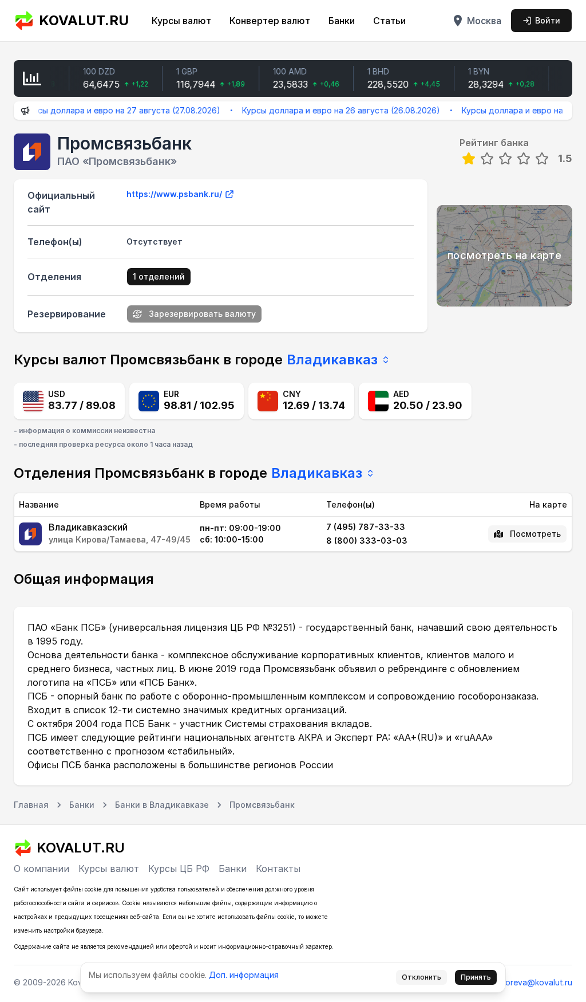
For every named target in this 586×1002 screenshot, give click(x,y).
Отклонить (421, 977)
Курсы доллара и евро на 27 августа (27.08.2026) (109, 110)
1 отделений (159, 276)
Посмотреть (535, 534)
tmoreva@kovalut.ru (534, 982)
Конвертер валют (269, 20)
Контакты (278, 868)
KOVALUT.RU (84, 20)
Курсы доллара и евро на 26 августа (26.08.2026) (328, 110)
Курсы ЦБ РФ (178, 868)
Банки (341, 20)
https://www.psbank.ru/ (174, 194)
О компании (41, 868)
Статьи (389, 20)
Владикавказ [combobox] (332, 359)
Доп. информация (244, 975)
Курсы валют (181, 20)
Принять (476, 977)
